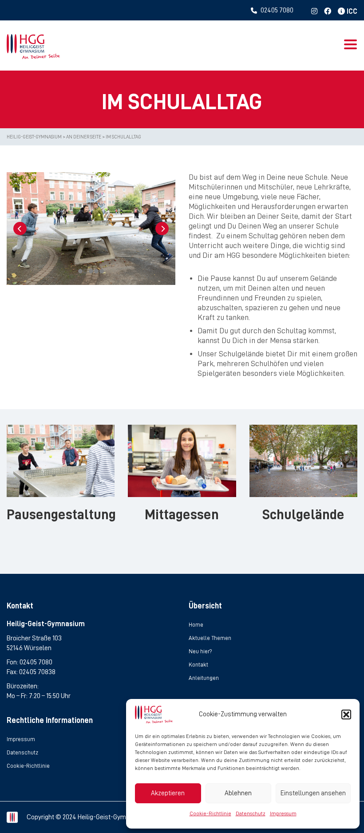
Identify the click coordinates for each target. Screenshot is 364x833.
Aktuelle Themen (210, 638)
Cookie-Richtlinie (210, 813)
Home (196, 625)
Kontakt (198, 664)
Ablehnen (238, 793)
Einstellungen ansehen (313, 793)
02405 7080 (36, 662)
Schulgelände (303, 514)
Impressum (283, 813)
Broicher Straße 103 (34, 638)
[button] (346, 714)
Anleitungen (204, 678)
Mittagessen (182, 514)
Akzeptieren (168, 793)
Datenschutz (250, 813)
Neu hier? (200, 651)
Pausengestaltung (61, 514)
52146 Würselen (29, 647)
